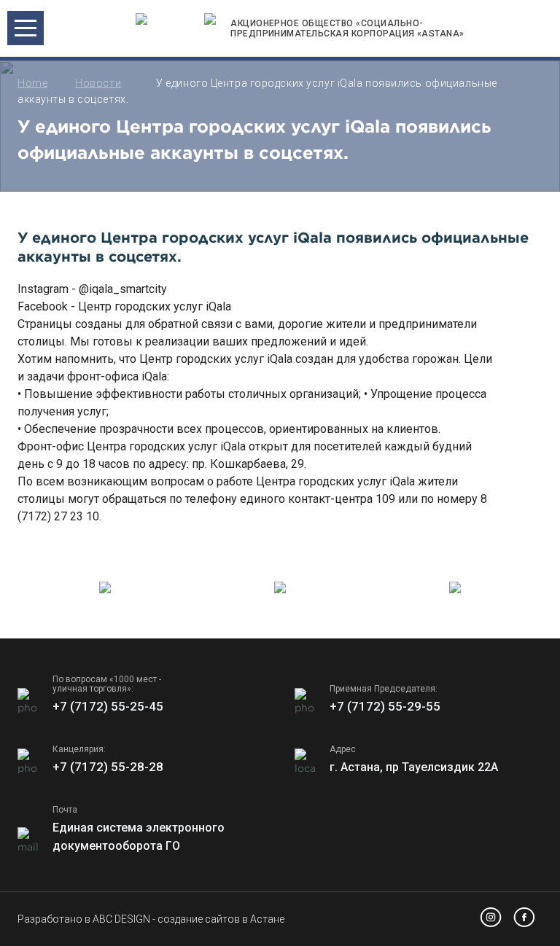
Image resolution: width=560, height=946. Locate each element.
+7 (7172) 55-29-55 (385, 706)
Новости (98, 83)
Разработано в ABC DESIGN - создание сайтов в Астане (151, 919)
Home (32, 83)
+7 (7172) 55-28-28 (107, 766)
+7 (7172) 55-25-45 (107, 706)
